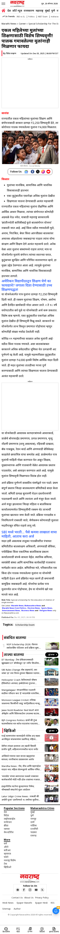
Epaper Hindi (41, 902)
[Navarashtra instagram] (30, 890)
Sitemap (6, 908)
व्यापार (7, 828)
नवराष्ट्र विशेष (10, 860)
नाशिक (33, 825)
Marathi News (9, 23)
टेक (5, 863)
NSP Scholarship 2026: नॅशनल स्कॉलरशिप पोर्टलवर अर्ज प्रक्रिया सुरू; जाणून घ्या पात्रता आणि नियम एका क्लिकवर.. (23, 646)
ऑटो (6, 847)
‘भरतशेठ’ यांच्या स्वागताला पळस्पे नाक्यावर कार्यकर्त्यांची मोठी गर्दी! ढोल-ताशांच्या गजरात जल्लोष (21, 778)
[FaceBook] (32, 172)
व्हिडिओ (7, 867)
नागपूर (33, 818)
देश (9, 10)
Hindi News (8, 902)
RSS (52, 902)
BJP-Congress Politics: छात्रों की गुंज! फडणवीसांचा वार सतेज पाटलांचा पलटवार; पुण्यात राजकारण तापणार (20, 722)
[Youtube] (48, 172)
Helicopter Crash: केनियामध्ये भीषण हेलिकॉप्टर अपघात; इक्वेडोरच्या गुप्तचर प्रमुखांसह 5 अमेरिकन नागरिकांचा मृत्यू (19, 681)
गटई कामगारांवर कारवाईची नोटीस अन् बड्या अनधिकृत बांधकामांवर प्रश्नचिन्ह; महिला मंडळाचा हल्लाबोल (21, 737)
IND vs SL (21, 16)
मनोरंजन (8, 822)
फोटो (6, 857)
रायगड (33, 835)
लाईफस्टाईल (9, 818)
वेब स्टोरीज (9, 832)
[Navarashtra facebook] (24, 890)
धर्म (5, 843)
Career (22, 23)
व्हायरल (7, 853)
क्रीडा (6, 825)
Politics (31, 16)
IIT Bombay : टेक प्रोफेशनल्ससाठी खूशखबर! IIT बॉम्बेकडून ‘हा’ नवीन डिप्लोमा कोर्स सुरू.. (20, 661)
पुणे (53, 10)
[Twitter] (37, 171)
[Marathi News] (17, 4)
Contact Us (17, 897)
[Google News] (26, 172)
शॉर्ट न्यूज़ (17, 10)
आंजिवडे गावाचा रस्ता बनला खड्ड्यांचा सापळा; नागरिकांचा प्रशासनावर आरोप (18, 757)
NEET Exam (43, 16)
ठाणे (32, 822)
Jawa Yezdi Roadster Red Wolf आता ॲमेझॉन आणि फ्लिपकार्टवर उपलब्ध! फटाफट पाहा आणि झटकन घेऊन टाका (21, 711)
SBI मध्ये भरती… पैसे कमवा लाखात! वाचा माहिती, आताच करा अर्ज (29, 534)
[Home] (3, 11)
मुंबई (47, 10)
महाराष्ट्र (39, 10)
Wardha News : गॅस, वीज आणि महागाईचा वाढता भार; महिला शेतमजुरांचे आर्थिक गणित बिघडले (21, 767)
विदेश (6, 815)
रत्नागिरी (34, 828)
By (9, 53)
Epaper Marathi (24, 902)
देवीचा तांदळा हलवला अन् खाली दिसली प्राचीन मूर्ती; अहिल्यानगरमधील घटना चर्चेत (20, 747)
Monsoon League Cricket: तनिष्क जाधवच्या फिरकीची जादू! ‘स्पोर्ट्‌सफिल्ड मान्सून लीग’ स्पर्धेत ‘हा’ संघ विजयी (21, 701)
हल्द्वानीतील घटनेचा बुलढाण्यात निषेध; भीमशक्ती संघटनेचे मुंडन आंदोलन (18, 788)
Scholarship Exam (25, 624)
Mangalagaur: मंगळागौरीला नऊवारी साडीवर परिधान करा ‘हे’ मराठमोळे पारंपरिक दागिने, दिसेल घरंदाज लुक (20, 691)
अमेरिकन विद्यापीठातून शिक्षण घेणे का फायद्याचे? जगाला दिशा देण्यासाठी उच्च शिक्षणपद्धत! (27, 285)
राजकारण (29, 10)
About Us (29, 897)
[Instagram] (43, 172)
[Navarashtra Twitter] (42, 890)
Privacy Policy (42, 897)
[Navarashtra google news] (17, 890)
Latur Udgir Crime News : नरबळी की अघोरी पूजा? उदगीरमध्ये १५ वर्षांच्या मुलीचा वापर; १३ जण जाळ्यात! (20, 798)
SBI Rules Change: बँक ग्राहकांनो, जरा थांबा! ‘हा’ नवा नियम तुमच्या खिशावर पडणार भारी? (20, 671)
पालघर (33, 832)
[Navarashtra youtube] (36, 890)
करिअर (7, 850)
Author (17, 908)
